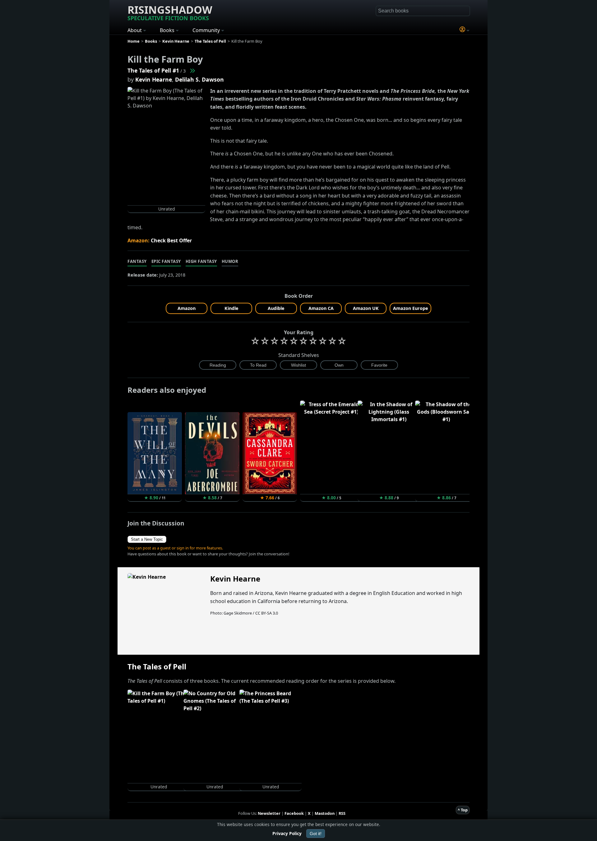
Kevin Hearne (153, 79)
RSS (342, 813)
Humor (230, 261)
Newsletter (269, 813)
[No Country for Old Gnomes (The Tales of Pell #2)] (192, 70)
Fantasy (137, 261)
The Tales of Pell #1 (153, 70)
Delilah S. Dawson (199, 79)
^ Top (463, 810)
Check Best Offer (171, 240)
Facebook (294, 813)
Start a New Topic (147, 539)
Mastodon (325, 813)
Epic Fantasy (166, 261)
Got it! (316, 833)
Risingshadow (169, 12)
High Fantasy (201, 261)
